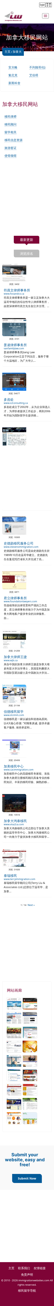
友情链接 (40, 1268)
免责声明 (27, 1275)
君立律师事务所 (15, 598)
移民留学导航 (27, 1291)
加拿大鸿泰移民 (15, 820)
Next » (31, 905)
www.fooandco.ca (14, 293)
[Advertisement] (27, 201)
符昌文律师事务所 (17, 290)
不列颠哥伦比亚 (39, 67)
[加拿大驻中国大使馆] (14, 1046)
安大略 (12, 67)
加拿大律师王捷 (15, 656)
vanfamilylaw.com (14, 348)
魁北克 (12, 75)
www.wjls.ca (11, 660)
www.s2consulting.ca (16, 403)
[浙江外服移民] (14, 1103)
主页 (7, 52)
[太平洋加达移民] (29, 1075)
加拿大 (17, 52)
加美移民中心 (14, 766)
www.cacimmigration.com (18, 769)
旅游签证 (10, 148)
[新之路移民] (29, 1103)
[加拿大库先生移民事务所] (29, 1118)
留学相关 (10, 132)
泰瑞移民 (10, 875)
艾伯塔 (33, 75)
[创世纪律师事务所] (29, 1017)
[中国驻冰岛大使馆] (14, 1075)
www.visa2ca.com (14, 824)
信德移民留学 (14, 711)
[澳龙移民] (14, 1118)
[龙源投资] (14, 1032)
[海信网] (14, 1017)
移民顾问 (10, 124)
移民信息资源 (13, 140)
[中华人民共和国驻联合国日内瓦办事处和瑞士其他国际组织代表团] (14, 1089)
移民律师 (10, 116)
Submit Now (27, 1178)
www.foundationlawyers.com (20, 601)
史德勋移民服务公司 (18, 543)
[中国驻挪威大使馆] (29, 1089)
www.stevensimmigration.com (21, 546)
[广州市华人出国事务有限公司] (29, 1003)
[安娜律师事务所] (14, 1060)
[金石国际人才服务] (29, 1046)
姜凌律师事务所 (15, 345)
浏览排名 (26, 253)
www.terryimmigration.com (19, 879)
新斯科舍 (14, 83)
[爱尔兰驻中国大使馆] (29, 1060)
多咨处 (9, 399)
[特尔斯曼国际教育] (14, 1003)
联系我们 (24, 1268)
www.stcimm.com (14, 715)
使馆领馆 (10, 156)
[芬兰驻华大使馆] (29, 1032)
